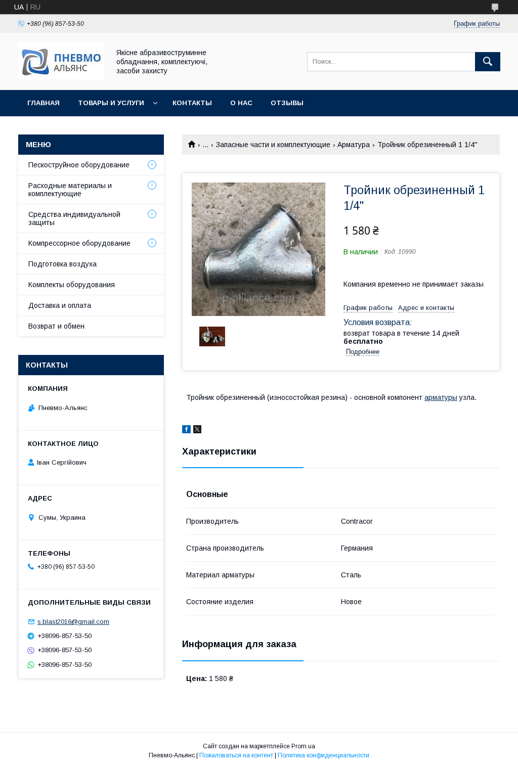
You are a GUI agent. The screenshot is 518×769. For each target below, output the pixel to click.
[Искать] (487, 61)
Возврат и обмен (56, 326)
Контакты (192, 103)
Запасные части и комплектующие (273, 145)
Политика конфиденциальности (323, 755)
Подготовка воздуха (62, 264)
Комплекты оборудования (71, 285)
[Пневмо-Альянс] (61, 77)
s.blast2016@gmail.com (73, 621)
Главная (43, 103)
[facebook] (186, 431)
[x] (197, 431)
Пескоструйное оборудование (79, 165)
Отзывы (287, 103)
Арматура (353, 145)
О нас (241, 103)
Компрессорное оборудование (79, 243)
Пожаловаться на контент (236, 755)
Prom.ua (303, 746)
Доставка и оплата (59, 305)
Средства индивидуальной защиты (74, 218)
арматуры (440, 397)
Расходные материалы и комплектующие (70, 190)
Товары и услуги (111, 103)
